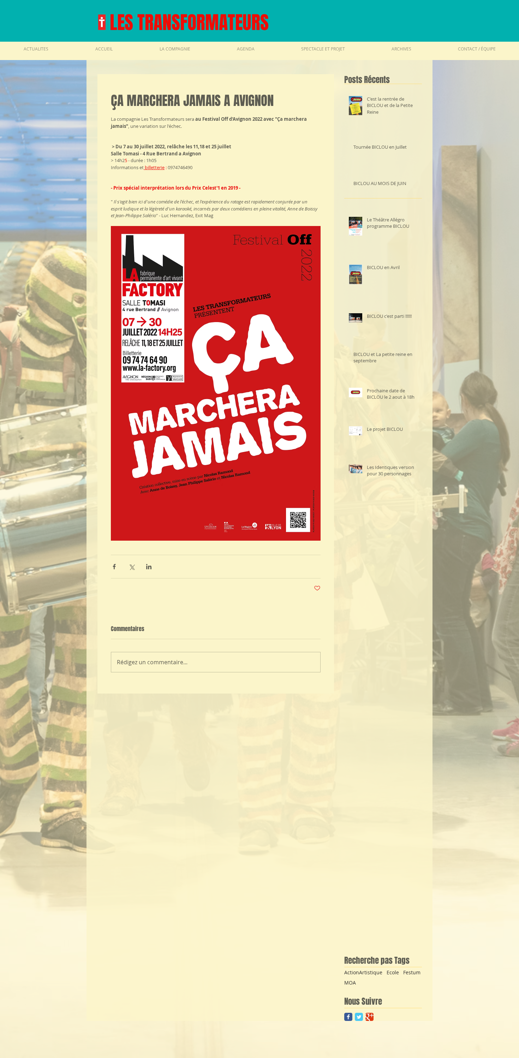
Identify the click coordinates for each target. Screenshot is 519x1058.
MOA (350, 983)
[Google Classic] (369, 1017)
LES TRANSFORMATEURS (189, 22)
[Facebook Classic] (348, 1017)
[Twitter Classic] (359, 1017)
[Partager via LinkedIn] (148, 566)
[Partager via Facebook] (114, 566)
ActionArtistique (363, 972)
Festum (411, 972)
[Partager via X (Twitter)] (131, 566)
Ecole (393, 972)
